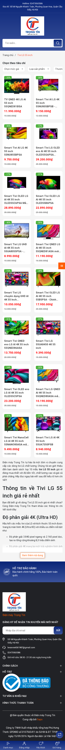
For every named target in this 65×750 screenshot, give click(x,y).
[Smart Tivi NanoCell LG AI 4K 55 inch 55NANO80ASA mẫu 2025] (16, 424)
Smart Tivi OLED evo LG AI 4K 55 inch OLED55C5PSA (16, 393)
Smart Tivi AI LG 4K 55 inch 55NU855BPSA (16, 151)
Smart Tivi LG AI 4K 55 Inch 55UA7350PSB (47, 441)
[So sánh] (59, 734)
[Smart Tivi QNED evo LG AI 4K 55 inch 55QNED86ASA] (16, 328)
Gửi (58, 630)
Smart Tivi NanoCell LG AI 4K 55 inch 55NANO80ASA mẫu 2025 (16, 441)
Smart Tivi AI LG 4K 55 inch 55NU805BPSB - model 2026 (47, 103)
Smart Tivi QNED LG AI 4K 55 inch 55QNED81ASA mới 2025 (48, 248)
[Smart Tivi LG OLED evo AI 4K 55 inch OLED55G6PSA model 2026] (48, 134)
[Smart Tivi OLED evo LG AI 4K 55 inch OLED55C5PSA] (16, 376)
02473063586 (36, 3)
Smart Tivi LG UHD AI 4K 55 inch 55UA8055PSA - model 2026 (15, 248)
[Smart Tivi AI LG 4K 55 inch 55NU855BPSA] (16, 134)
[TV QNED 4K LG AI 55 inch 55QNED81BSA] (16, 86)
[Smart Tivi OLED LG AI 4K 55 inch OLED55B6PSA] (48, 183)
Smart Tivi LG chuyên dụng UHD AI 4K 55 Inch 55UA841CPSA (16, 296)
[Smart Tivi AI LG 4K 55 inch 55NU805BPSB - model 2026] (48, 86)
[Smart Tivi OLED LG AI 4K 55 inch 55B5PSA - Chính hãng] (48, 279)
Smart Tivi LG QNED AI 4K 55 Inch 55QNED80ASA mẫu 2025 (48, 393)
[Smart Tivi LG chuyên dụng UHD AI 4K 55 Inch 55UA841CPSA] (16, 279)
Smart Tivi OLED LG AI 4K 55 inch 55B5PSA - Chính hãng (48, 296)
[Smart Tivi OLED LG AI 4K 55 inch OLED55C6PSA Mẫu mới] (16, 183)
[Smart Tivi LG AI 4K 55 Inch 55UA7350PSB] (48, 424)
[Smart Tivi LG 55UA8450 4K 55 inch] (48, 328)
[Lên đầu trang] (59, 726)
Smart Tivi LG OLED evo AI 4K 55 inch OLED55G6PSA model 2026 (48, 151)
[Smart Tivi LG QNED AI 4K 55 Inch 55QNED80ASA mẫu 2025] (48, 376)
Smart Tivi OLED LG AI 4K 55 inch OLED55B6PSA (48, 200)
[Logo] (32, 26)
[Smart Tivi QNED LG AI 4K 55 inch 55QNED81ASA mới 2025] (48, 231)
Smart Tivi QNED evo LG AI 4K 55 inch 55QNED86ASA (16, 344)
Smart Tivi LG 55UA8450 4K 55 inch (46, 344)
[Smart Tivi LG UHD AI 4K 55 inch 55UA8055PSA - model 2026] (16, 231)
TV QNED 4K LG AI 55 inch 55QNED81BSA (15, 103)
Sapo (39, 719)
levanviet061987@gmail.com (21, 647)
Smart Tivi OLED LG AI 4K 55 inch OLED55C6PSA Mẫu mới (16, 200)
